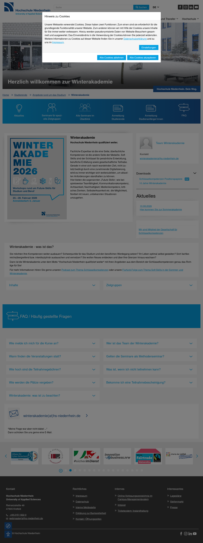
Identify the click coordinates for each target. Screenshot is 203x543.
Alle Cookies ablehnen (112, 57)
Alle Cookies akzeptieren (143, 57)
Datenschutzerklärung (135, 38)
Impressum (58, 42)
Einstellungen (148, 47)
